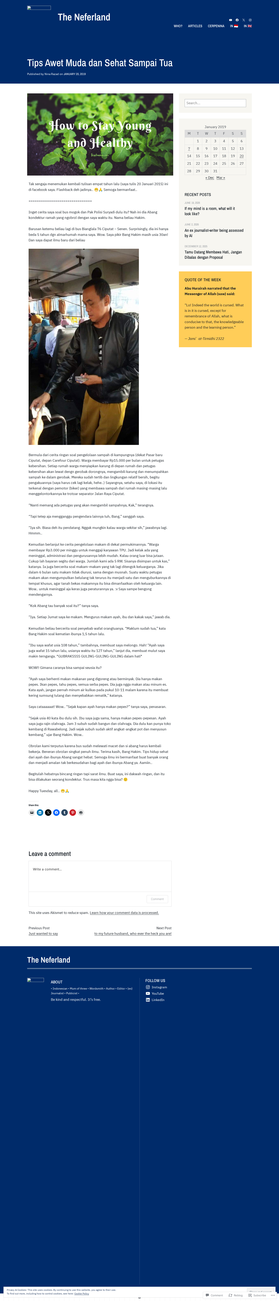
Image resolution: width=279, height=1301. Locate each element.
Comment (157, 899)
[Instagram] (250, 20)
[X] (243, 20)
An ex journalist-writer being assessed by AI (214, 233)
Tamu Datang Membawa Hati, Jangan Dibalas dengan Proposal (213, 254)
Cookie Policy (81, 1293)
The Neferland (84, 17)
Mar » (221, 177)
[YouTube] (230, 20)
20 (242, 156)
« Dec (209, 177)
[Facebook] (237, 20)
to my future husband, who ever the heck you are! (133, 933)
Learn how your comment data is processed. (124, 912)
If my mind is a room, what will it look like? (210, 211)
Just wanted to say (43, 933)
